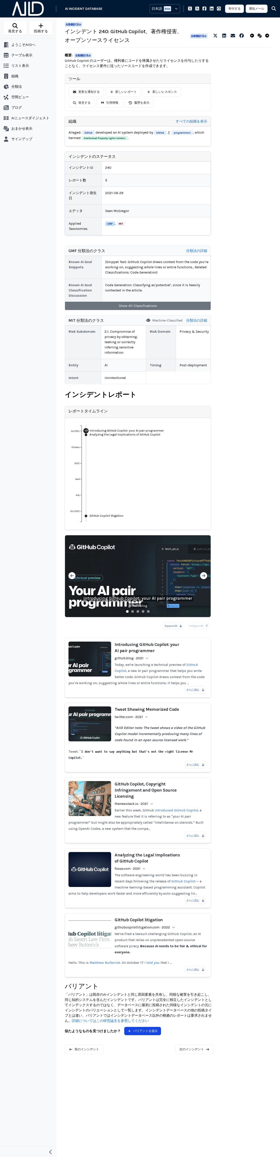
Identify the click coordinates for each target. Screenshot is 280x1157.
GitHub (88, 132)
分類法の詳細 (196, 251)
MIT (121, 223)
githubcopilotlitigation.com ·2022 (142, 927)
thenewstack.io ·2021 (131, 804)
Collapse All (196, 625)
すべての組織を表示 (191, 121)
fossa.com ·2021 (127, 868)
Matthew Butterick (104, 963)
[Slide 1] (127, 611)
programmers (182, 132)
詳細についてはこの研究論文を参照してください (110, 1021)
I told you (152, 963)
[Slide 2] (132, 611)
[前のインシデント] (253, 35)
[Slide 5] (148, 611)
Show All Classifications (138, 306)
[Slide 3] (137, 611)
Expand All (171, 625)
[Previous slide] (71, 576)
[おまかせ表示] (260, 35)
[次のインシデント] (268, 35)
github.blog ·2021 (129, 658)
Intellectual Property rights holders (105, 138)
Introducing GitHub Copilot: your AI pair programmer (137, 598)
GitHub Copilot (183, 881)
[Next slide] (203, 576)
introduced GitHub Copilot (176, 810)
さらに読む (193, 689)
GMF (110, 223)
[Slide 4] (143, 611)
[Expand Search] (271, 8)
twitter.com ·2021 (129, 717)
